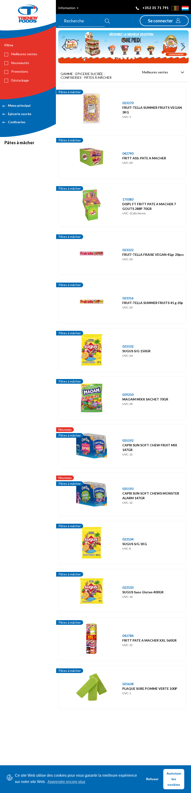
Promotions (19, 71)
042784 (127, 636)
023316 (127, 298)
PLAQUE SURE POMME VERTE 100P (149, 688)
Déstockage (19, 80)
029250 (127, 394)
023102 (127, 346)
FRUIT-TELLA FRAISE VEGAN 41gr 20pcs (153, 254)
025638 (127, 684)
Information (67, 8)
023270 (127, 103)
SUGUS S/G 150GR (136, 351)
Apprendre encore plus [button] (66, 782)
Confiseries (16, 122)
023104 (127, 539)
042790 (127, 153)
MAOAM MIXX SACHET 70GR (145, 399)
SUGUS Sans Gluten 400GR (143, 592)
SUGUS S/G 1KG (134, 544)
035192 (127, 440)
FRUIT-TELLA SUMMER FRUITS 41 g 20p (152, 303)
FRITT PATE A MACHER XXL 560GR (149, 640)
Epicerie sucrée (19, 114)
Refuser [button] (152, 779)
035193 (127, 489)
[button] (164, 20)
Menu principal (19, 105)
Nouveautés (19, 63)
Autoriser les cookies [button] (174, 779)
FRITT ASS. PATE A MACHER (144, 158)
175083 (127, 199)
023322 (127, 250)
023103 (127, 587)
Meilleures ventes (23, 54)
